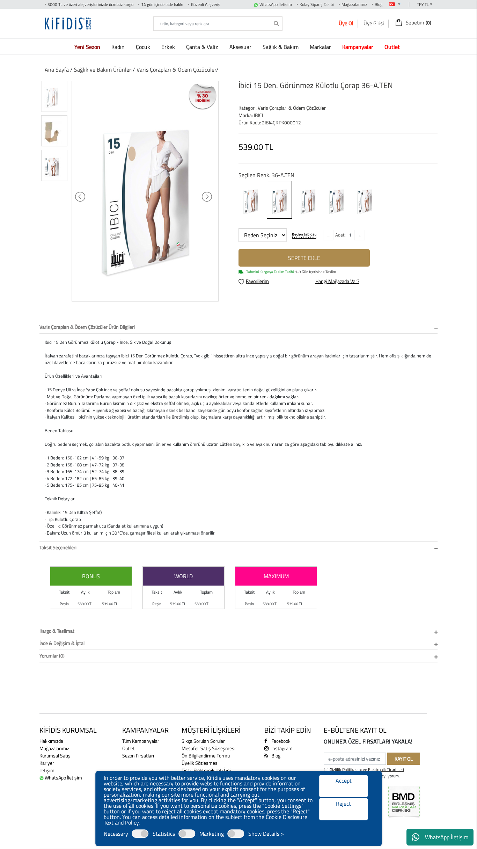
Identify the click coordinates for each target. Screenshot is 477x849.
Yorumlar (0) (52, 655)
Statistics (164, 833)
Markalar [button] (321, 47)
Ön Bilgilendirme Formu (206, 755)
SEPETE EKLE (304, 258)
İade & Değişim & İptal (62, 643)
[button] (89, 46)
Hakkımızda (51, 741)
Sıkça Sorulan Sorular (203, 741)
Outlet (128, 748)
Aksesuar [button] (241, 47)
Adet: (340, 234)
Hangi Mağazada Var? (337, 281)
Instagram (281, 748)
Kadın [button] (118, 47)
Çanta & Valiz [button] (202, 47)
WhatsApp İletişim (446, 837)
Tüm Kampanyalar (140, 741)
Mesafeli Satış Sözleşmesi (208, 748)
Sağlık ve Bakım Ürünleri (103, 69)
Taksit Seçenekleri (57, 547)
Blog (378, 4)
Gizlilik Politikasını (346, 769)
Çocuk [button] (144, 47)
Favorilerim (257, 281)
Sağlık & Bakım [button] (281, 47)
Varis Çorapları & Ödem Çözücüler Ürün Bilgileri (87, 327)
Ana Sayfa (57, 69)
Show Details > (266, 833)
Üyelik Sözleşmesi (200, 763)
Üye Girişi (374, 23)
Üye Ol (346, 23)
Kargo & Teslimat (56, 630)
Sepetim (418, 23)
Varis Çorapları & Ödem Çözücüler (176, 69)
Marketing (211, 833)
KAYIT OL (404, 758)
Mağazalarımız (354, 4)
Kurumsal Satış (55, 755)
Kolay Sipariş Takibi (317, 4)
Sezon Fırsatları (138, 755)
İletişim (46, 770)
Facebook (280, 741)
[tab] (238, 327)
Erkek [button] (168, 47)
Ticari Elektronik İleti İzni (206, 770)
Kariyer (46, 763)
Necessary (116, 833)
